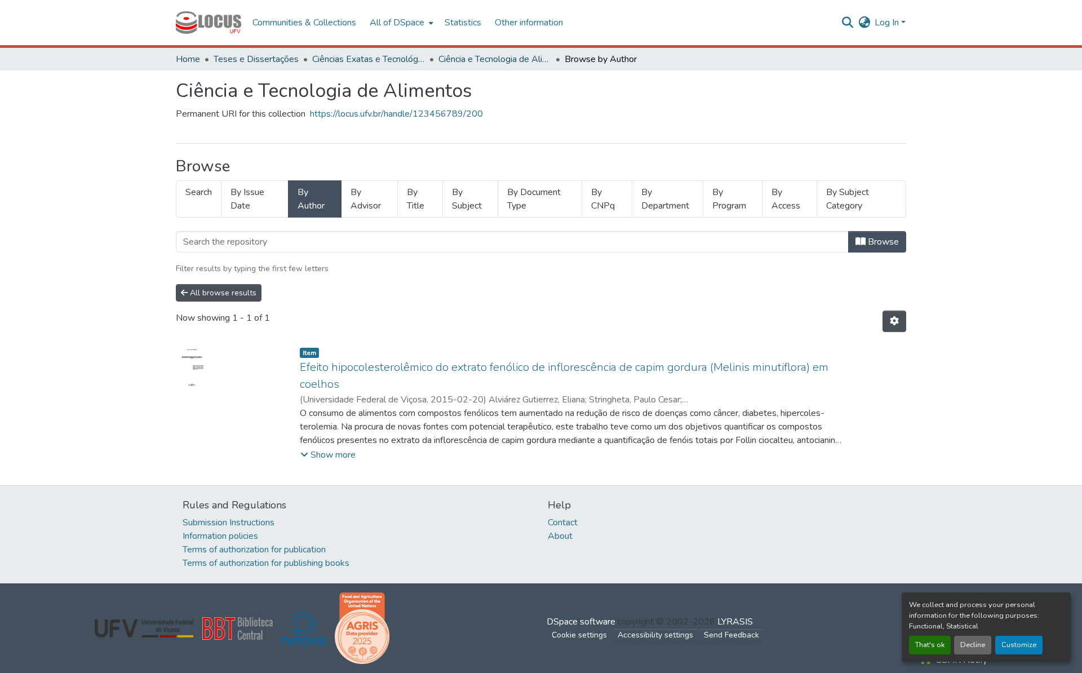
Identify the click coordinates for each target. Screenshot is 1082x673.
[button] (208, 22)
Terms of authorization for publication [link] (254, 549)
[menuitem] (400, 22)
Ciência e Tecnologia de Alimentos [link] (494, 59)
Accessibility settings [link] (655, 635)
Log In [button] (888, 22)
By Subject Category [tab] (847, 199)
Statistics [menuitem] (463, 22)
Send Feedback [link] (731, 635)
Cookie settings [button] (579, 635)
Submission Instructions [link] (228, 522)
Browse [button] (882, 242)
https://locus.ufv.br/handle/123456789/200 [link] (396, 114)
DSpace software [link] (581, 622)
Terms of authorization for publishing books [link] (266, 563)
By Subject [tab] (467, 199)
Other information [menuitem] (529, 22)
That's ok (929, 645)
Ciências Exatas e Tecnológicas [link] (368, 59)
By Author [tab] (311, 199)
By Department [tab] (665, 199)
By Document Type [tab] (534, 199)
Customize (1018, 645)
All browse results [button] (222, 292)
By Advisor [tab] (366, 199)
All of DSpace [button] (397, 22)
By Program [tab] (729, 199)
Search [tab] (198, 192)
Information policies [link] (220, 536)
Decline (972, 645)
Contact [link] (563, 522)
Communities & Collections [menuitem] (304, 22)
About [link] (560, 536)
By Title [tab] (415, 199)
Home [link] (188, 59)
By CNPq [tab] (603, 199)
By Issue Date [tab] (247, 199)
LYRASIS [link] (735, 622)
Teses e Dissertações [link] (256, 59)
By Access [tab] (785, 199)
